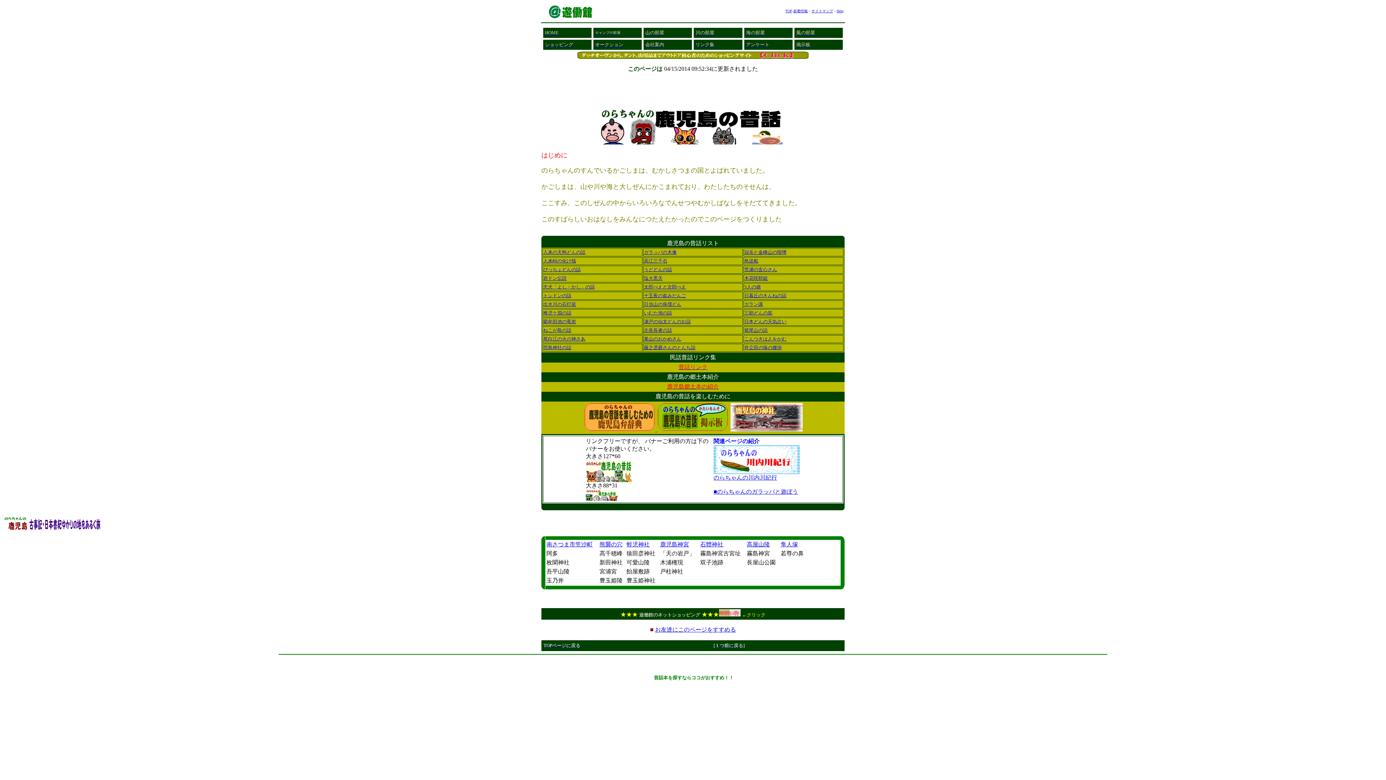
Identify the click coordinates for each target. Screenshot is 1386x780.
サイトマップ (822, 11)
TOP (788, 11)
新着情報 (800, 11)
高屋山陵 (758, 544)
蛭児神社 (638, 544)
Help (840, 11)
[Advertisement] (693, 660)
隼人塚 (789, 544)
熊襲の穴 (611, 544)
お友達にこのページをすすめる (695, 630)
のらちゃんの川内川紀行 (745, 477)
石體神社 (711, 544)
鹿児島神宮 (674, 544)
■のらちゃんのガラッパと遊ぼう (756, 492)
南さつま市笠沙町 (569, 544)
